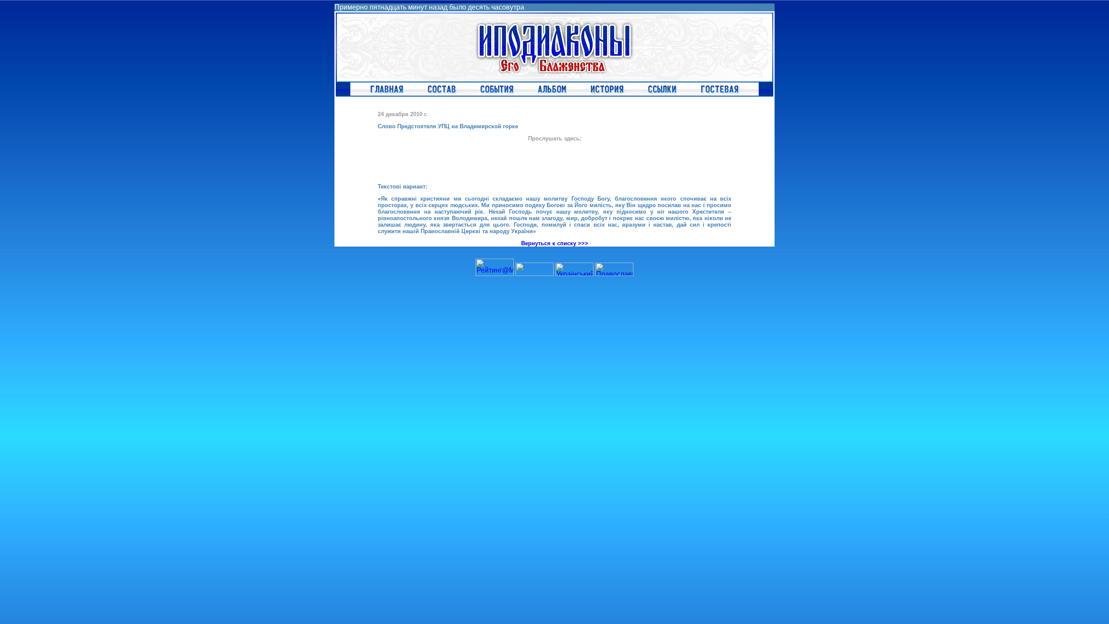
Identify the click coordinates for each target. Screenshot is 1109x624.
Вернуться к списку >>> (554, 243)
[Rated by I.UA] (535, 273)
